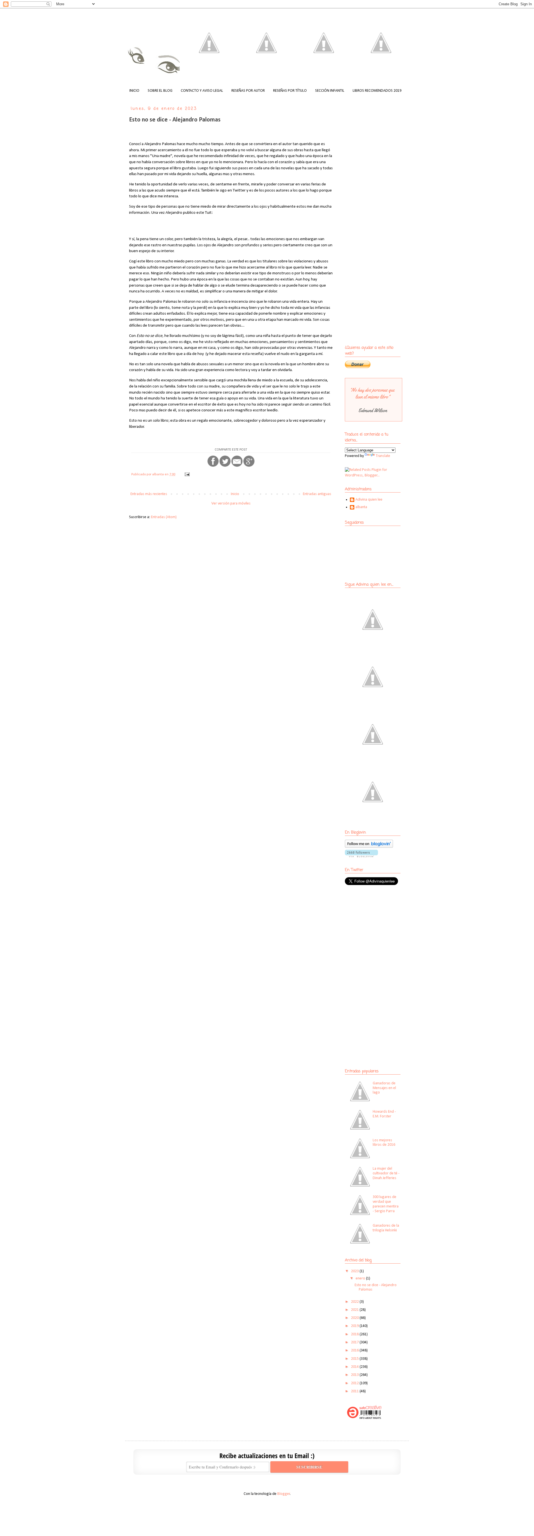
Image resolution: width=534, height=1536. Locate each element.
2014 (355, 1367)
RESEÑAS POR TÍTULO (290, 91)
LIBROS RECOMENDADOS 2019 (377, 91)
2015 (355, 1359)
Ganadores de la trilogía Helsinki (386, 1228)
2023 (355, 1271)
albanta (361, 507)
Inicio (235, 494)
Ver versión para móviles (231, 503)
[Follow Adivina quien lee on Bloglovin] (369, 847)
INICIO (134, 91)
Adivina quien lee (368, 500)
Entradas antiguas (317, 494)
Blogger (283, 1494)
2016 (355, 1350)
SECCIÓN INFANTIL (329, 91)
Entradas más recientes (148, 494)
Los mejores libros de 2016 (384, 1142)
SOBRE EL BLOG (160, 91)
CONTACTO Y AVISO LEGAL (202, 91)
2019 (355, 1326)
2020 (355, 1318)
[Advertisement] (379, 930)
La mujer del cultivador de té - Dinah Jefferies (386, 1173)
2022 (355, 1302)
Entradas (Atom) (164, 517)
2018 (355, 1334)
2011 (355, 1391)
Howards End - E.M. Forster (384, 1114)
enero (361, 1278)
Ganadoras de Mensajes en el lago (384, 1088)
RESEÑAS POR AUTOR (248, 91)
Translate (383, 456)
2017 (355, 1342)
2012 (355, 1383)
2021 (355, 1310)
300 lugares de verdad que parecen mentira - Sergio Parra (386, 1204)
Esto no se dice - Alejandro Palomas (175, 120)
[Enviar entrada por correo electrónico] (187, 474)
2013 (355, 1375)
